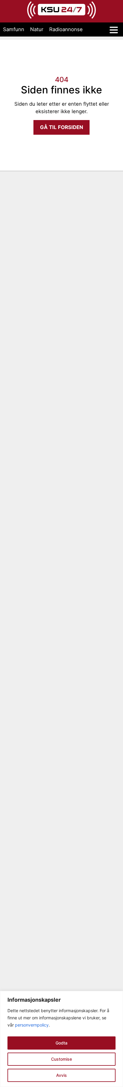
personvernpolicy (32, 1024)
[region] (61, 1039)
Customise (61, 1059)
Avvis (61, 1075)
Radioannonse (66, 29)
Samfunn (13, 29)
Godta (61, 1042)
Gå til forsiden (61, 127)
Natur (36, 29)
